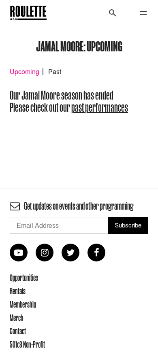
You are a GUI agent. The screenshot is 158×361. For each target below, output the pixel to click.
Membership (23, 304)
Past (54, 71)
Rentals (18, 291)
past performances (99, 107)
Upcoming (24, 71)
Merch (16, 317)
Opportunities (24, 277)
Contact (18, 331)
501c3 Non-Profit (27, 344)
